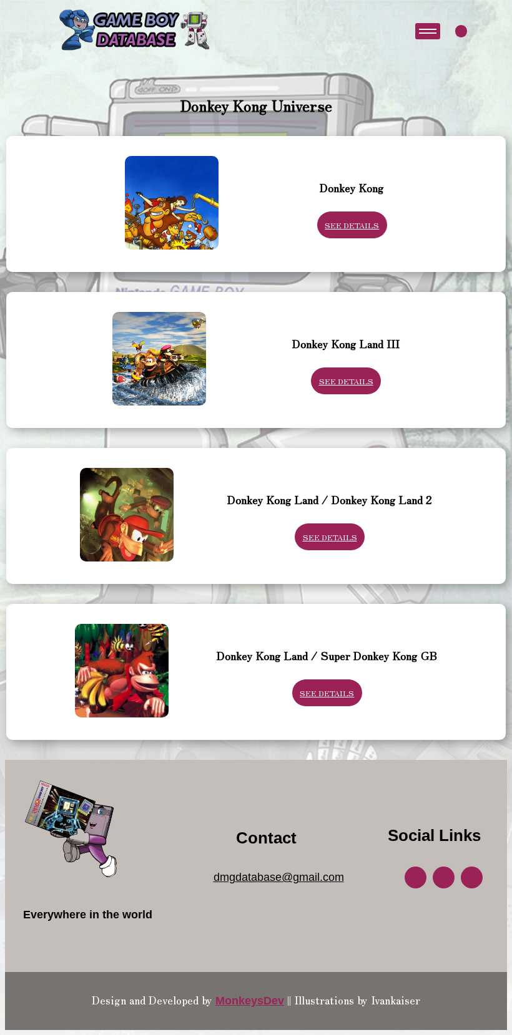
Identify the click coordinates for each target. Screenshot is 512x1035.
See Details (352, 225)
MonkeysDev (249, 1000)
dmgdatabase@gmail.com (279, 877)
